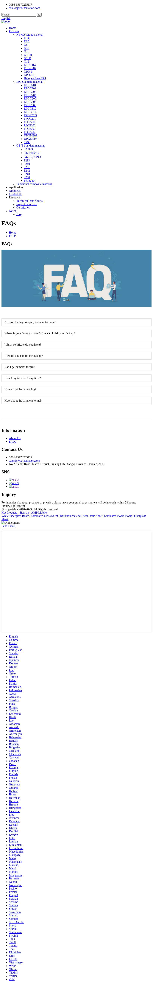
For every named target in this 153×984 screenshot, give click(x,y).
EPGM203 (30, 115)
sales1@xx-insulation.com (24, 460)
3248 (27, 173)
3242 (27, 170)
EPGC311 (30, 112)
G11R (27, 58)
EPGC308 (30, 105)
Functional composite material (34, 184)
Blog (19, 214)
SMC (27, 142)
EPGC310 (30, 108)
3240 (27, 163)
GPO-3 (28, 71)
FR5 (26, 41)
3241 (27, 167)
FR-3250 (29, 180)
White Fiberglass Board (15, 515)
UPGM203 (30, 135)
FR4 (26, 38)
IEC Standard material (29, 81)
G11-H (28, 54)
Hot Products (9, 512)
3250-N (28, 148)
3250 (27, 177)
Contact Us (15, 194)
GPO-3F (29, 75)
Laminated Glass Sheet (44, 515)
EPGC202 (30, 88)
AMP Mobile (39, 512)
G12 (26, 61)
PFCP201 (29, 122)
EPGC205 (30, 98)
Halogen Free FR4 (35, 78)
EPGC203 (30, 91)
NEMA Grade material (29, 34)
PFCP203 (29, 128)
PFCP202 (29, 125)
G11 (26, 51)
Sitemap (24, 512)
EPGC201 (30, 85)
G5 (26, 44)
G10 (26, 48)
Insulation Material (70, 515)
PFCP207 (29, 132)
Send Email (8, 526)
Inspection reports (26, 204)
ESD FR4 (30, 64)
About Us (15, 190)
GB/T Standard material (30, 145)
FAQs (12, 235)
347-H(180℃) (32, 156)
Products (14, 31)
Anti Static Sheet (92, 515)
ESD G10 (30, 68)
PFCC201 (30, 118)
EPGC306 (30, 101)
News (12, 210)
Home (12, 27)
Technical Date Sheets (29, 200)
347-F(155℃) (32, 152)
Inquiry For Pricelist (13, 505)
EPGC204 (30, 95)
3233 (27, 160)
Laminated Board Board (118, 515)
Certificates (23, 207)
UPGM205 (30, 138)
